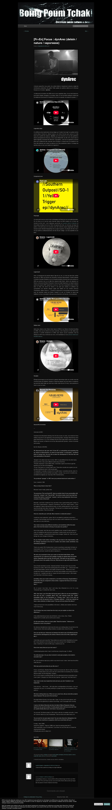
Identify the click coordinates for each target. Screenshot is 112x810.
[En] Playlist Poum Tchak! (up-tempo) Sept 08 (55, 748)
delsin (57, 754)
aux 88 (54, 754)
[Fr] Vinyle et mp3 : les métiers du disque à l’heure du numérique (70, 749)
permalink (54, 756)
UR (42, 756)
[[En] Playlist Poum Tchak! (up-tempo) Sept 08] (56, 743)
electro (74, 754)
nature (40, 756)
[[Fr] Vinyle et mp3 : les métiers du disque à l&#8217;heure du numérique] (71, 743)
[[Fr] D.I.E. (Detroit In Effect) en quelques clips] (40, 743)
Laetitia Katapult (39, 765)
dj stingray (61, 754)
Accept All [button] (107, 804)
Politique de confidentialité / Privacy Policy (33, 797)
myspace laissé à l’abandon (70, 223)
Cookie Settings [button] (98, 804)
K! (48, 46)
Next (86, 31)
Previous (26, 31)
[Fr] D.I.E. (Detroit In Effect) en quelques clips (40, 748)
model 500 (36, 756)
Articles (45, 754)
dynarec (70, 754)
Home (25, 26)
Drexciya (66, 754)
